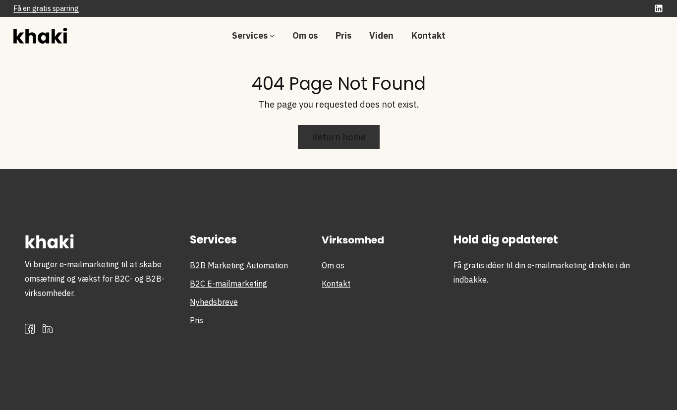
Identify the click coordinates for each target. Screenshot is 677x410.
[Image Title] (48, 329)
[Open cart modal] (658, 35)
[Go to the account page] (632, 35)
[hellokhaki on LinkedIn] (659, 10)
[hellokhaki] (45, 35)
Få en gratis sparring (46, 8)
